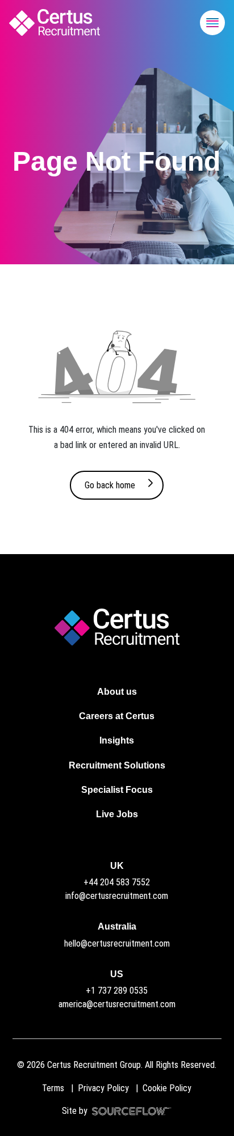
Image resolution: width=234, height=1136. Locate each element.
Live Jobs (117, 814)
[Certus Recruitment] (54, 22)
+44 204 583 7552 (116, 882)
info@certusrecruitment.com (116, 895)
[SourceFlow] (129, 1110)
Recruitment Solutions (117, 765)
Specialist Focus (117, 790)
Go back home (110, 485)
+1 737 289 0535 (117, 990)
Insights (116, 740)
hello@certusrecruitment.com (117, 943)
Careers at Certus (116, 716)
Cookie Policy (167, 1088)
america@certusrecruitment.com (117, 1004)
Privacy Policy (103, 1088)
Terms (53, 1088)
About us (117, 691)
